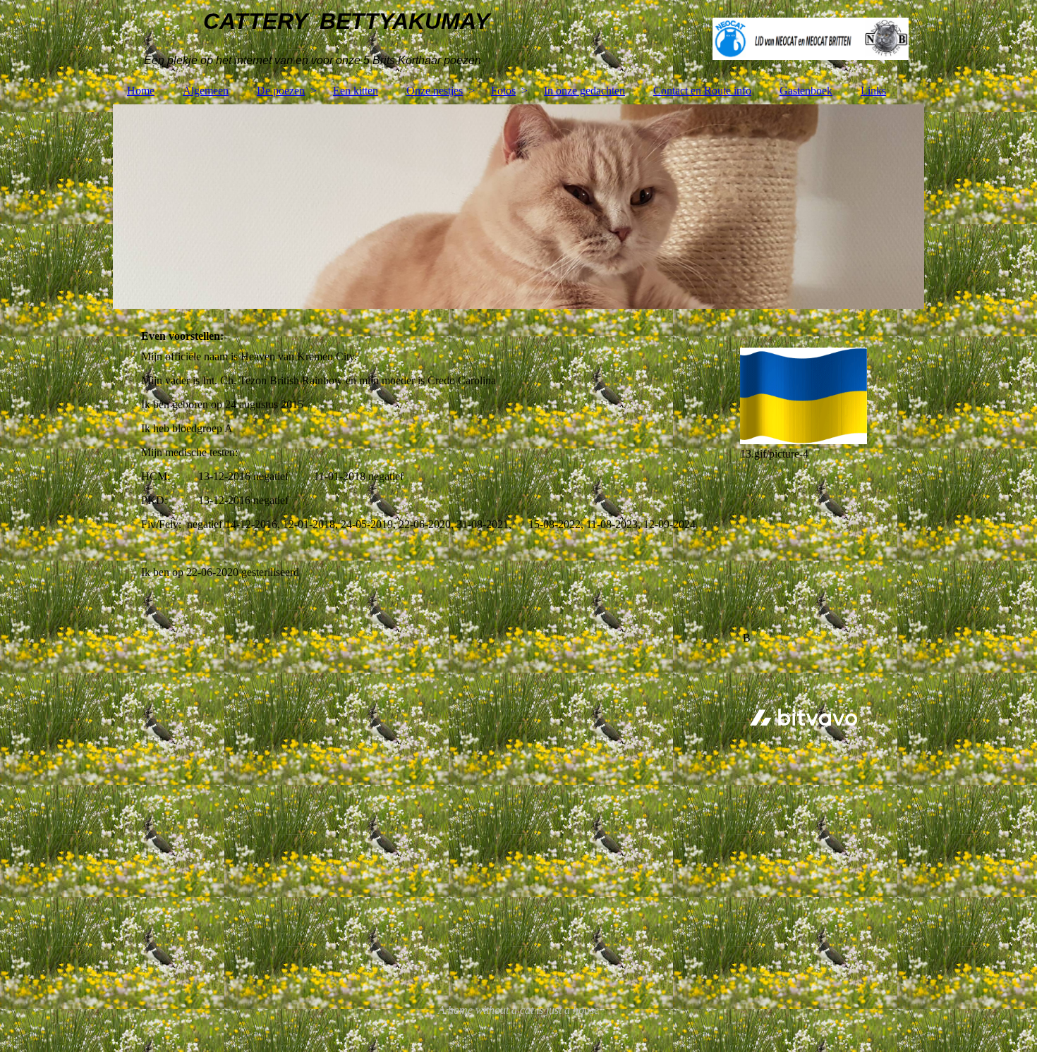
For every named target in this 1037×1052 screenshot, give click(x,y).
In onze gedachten (584, 91)
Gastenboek (806, 91)
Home (140, 91)
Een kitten (355, 91)
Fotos (503, 91)
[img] (518, 39)
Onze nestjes (434, 91)
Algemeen (206, 91)
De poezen (281, 91)
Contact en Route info (702, 91)
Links (873, 91)
